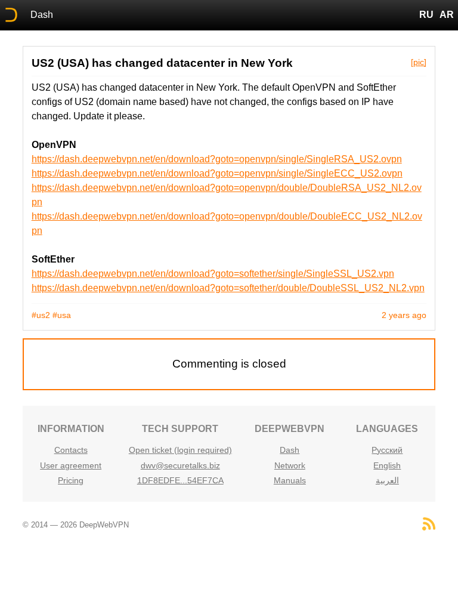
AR (447, 15)
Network (289, 465)
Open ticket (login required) (180, 450)
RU (426, 15)
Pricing (70, 480)
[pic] (418, 62)
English (387, 465)
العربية (387, 480)
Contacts (71, 450)
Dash (41, 15)
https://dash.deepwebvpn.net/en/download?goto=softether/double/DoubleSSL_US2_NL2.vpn (228, 288)
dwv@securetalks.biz (180, 465)
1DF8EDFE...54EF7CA (180, 480)
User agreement (70, 465)
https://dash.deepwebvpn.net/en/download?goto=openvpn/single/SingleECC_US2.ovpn (217, 173)
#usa (61, 315)
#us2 (41, 315)
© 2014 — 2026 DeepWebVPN (76, 524)
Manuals (290, 480)
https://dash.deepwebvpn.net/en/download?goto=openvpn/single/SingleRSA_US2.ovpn (217, 159)
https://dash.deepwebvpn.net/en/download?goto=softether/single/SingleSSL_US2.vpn (213, 274)
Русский (387, 450)
